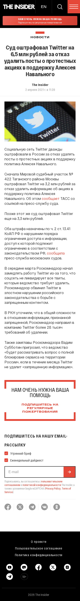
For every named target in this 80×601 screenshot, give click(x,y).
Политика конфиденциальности (39, 555)
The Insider (40, 85)
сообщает (51, 198)
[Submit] (69, 472)
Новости (39, 37)
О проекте (38, 541)
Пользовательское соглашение (38, 548)
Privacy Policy (53, 488)
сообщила (56, 253)
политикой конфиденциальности (42, 484)
